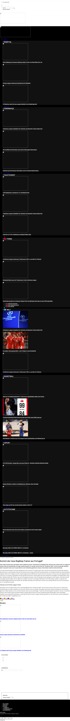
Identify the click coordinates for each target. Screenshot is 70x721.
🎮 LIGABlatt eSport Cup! (7, 708)
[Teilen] (3, 718)
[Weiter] (3, 720)
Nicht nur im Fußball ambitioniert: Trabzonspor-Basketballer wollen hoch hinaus (23, 396)
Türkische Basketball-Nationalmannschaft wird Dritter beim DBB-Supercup (22, 417)
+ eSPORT (5, 440)
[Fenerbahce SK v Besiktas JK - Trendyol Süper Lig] (15, 168)
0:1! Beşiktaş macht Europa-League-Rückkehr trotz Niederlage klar (20, 104)
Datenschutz (5, 705)
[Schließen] (1, 718)
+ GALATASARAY (6, 173)
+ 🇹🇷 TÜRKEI (5, 237)
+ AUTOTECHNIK (6, 507)
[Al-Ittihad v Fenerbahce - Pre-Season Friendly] (15, 298)
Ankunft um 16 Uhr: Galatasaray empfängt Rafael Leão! (17, 234)
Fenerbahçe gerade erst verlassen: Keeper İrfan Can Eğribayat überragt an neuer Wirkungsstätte (28, 301)
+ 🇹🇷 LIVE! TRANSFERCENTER (12, 305)
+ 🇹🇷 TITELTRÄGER (9, 306)
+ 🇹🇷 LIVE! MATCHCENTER (11, 303)
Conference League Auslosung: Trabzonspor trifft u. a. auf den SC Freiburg (22, 259)
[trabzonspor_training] (15, 394)
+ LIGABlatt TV (6, 555)
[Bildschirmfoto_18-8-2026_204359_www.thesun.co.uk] (15, 502)
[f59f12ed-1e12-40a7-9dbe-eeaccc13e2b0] (15, 147)
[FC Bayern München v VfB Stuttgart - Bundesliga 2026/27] (15, 348)
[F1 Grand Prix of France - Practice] (15, 527)
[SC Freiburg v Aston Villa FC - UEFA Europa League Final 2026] (15, 80)
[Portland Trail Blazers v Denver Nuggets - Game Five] (15, 436)
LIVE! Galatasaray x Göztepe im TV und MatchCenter (16, 192)
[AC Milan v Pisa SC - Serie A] (15, 232)
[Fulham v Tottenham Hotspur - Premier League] (15, 59)
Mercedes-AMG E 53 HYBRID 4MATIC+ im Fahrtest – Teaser (18, 553)
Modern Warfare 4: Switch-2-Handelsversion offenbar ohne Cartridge (20, 484)
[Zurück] (1, 720)
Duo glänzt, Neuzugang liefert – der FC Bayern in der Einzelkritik (19, 351)
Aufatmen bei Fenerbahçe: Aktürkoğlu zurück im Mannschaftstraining (20, 170)
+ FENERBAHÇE (6, 106)
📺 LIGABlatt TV (6, 707)
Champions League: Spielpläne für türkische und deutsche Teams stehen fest (22, 129)
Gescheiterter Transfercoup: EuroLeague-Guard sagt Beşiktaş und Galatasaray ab (24, 438)
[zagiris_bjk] (15, 101)
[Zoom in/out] (10, 718)
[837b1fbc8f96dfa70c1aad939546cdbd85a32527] (15, 460)
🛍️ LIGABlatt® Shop (6, 710)
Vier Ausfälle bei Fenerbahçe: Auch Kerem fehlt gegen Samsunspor (20, 149)
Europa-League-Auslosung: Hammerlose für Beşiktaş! (16, 83)
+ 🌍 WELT (5, 307)
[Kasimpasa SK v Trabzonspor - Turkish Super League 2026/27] (15, 277)
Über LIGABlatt (5, 703)
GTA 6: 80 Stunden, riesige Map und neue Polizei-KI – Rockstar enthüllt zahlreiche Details (25, 463)
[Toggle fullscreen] (7, 718)
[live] (15, 190)
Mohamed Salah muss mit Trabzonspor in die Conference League (19, 280)
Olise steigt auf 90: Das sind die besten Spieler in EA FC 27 (17, 505)
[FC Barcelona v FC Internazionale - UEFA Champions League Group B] (15, 126)
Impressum (5, 706)
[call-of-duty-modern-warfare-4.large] (15, 481)
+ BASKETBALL (6, 374)
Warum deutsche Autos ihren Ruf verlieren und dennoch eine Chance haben (22, 529)
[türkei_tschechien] (15, 415)
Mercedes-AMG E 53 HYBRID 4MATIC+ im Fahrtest (15, 548)
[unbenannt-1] (15, 545)
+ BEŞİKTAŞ (5, 40)
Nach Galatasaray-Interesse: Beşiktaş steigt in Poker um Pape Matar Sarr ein (22, 62)
